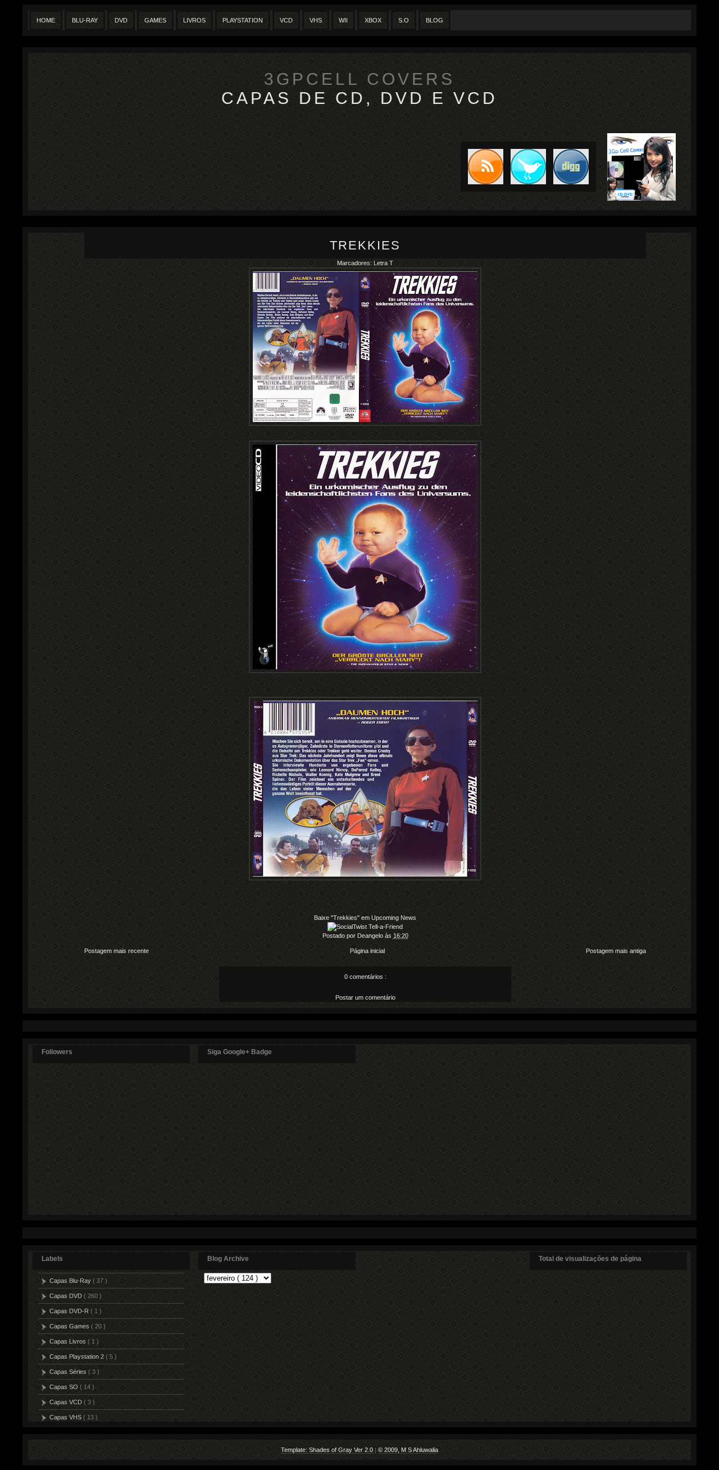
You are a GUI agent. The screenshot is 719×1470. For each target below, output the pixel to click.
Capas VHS (66, 1417)
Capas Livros (68, 1341)
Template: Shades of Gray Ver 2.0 (328, 1449)
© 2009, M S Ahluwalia (408, 1449)
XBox (373, 20)
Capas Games (70, 1326)
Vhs (316, 20)
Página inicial (367, 950)
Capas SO (64, 1386)
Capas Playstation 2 (77, 1356)
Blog (434, 20)
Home (46, 20)
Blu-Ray (85, 20)
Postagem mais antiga (616, 950)
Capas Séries (68, 1371)
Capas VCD (66, 1402)
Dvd (121, 20)
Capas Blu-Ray (71, 1280)
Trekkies (365, 245)
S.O (403, 20)
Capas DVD (66, 1295)
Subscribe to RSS (482, 167)
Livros (194, 20)
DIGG (571, 167)
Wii (343, 20)
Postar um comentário (365, 997)
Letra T (383, 263)
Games (155, 20)
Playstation (242, 20)
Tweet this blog (524, 167)
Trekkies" (347, 917)
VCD (286, 20)
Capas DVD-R (69, 1311)
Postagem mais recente (116, 950)
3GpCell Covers (359, 79)
